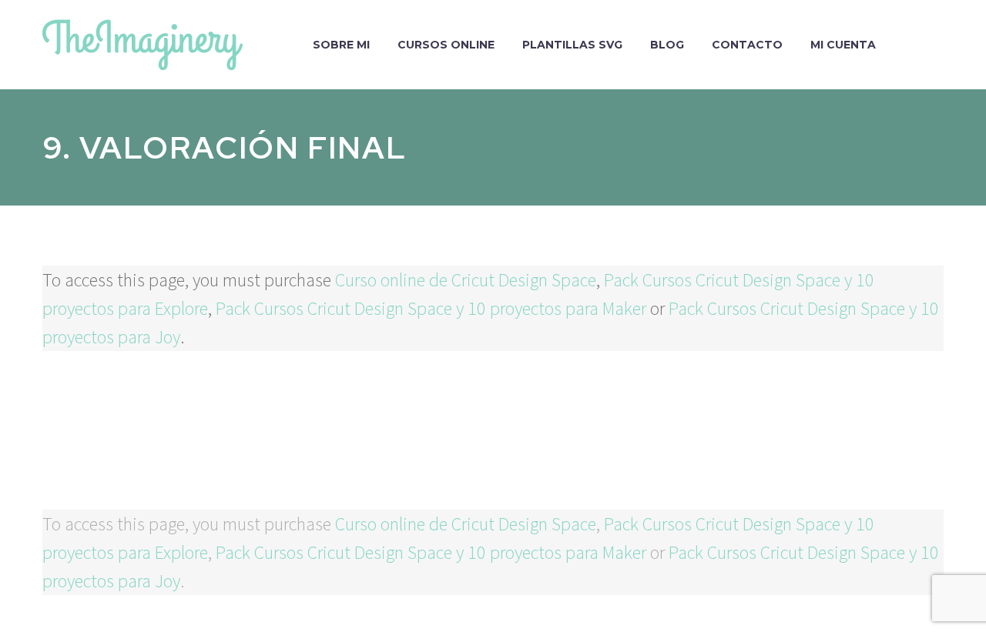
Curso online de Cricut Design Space (465, 280)
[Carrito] (940, 44)
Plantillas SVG (572, 45)
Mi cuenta (843, 45)
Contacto (747, 45)
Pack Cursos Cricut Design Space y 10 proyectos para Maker (431, 308)
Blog (667, 45)
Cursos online (446, 45)
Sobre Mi (341, 45)
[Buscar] (905, 44)
